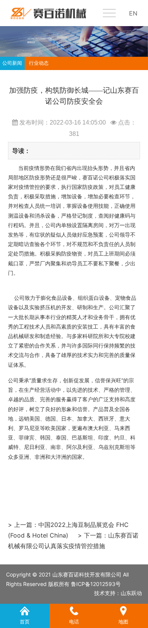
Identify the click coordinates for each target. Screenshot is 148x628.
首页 (24, 610)
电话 (74, 610)
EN (133, 13)
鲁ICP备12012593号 (96, 584)
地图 (123, 610)
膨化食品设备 (56, 298)
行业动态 (39, 63)
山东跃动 (131, 593)
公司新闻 (12, 63)
